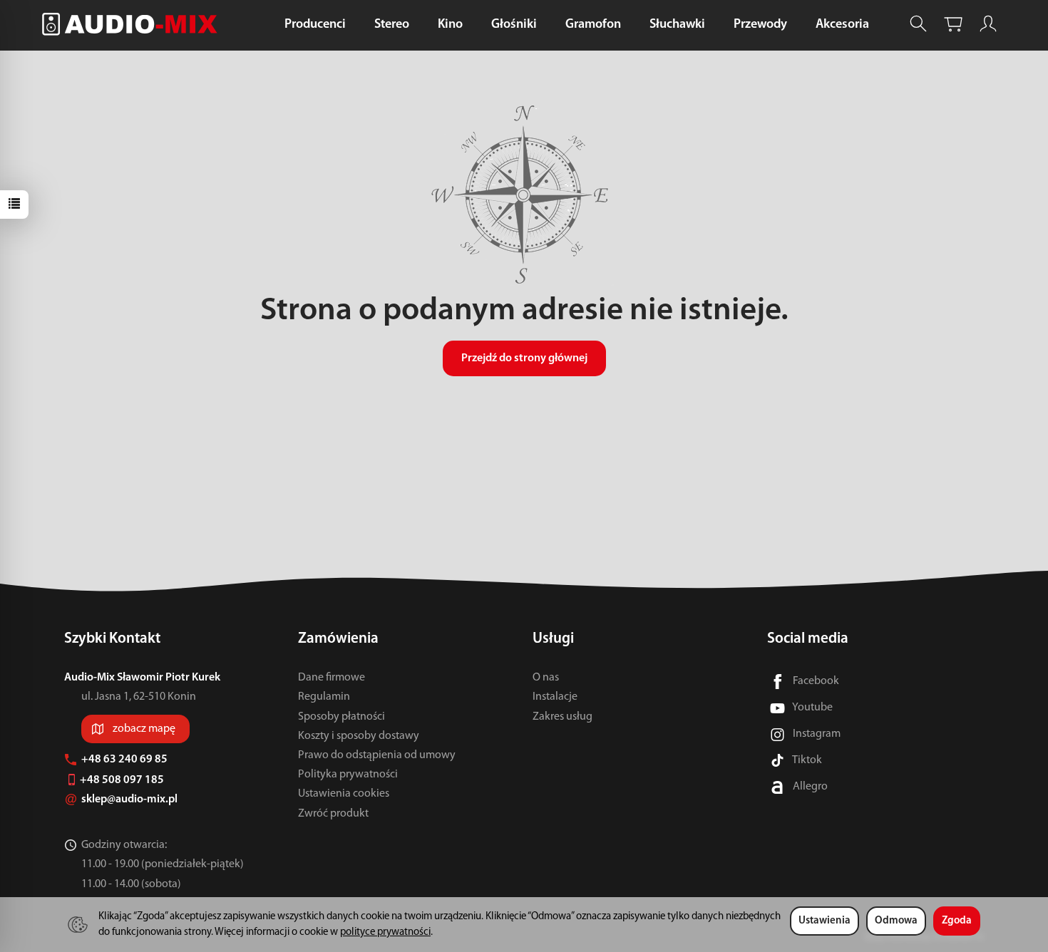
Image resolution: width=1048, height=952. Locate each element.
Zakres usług (562, 717)
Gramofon (593, 25)
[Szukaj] (918, 24)
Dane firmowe (331, 677)
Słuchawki (677, 25)
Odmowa (896, 921)
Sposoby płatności (341, 717)
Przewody (760, 25)
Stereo (391, 25)
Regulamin (324, 697)
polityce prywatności (385, 932)
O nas (546, 677)
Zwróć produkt (333, 813)
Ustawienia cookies (343, 794)
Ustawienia (824, 921)
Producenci (315, 25)
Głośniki (514, 25)
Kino (450, 25)
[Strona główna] (133, 24)
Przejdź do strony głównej (524, 358)
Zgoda (957, 921)
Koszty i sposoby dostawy (358, 736)
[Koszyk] (953, 24)
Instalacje (555, 697)
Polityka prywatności (348, 774)
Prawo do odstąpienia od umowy (377, 755)
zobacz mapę (144, 729)
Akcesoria (842, 25)
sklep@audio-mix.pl (130, 799)
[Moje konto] (988, 24)
